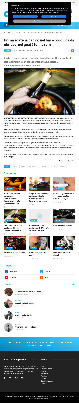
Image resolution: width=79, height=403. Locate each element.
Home (8, 32)
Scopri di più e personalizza (39, 21)
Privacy (43, 378)
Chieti (30, 50)
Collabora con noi (46, 369)
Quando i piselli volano (25, 303)
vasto (15, 166)
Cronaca (17, 32)
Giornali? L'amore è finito (26, 327)
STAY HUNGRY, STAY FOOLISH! (28, 291)
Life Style (18, 300)
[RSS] (65, 25)
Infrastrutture (32, 345)
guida (54, 166)
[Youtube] (62, 25)
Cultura (17, 289)
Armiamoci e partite (23, 315)
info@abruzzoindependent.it (13, 373)
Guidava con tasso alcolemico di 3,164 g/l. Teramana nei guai (39, 227)
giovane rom (33, 166)
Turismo (10, 342)
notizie (23, 166)
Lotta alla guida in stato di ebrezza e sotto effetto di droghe (63, 196)
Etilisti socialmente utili (63, 225)
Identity (10, 284)
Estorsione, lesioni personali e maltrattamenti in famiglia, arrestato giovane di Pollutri (12, 198)
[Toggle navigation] (6, 25)
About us (44, 371)
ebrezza (63, 166)
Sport (42, 345)
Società (58, 220)
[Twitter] (58, 25)
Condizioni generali (47, 381)
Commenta (39, 50)
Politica (17, 312)
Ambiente (68, 342)
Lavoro (48, 345)
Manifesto (44, 373)
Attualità (59, 188)
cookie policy (56, 12)
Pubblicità (44, 376)
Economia (43, 342)
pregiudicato (45, 166)
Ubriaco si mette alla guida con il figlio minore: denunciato (13, 227)
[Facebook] (54, 25)
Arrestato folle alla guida (14, 252)
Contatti (43, 383)
